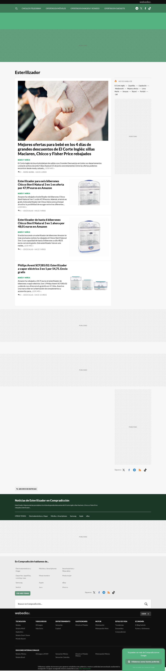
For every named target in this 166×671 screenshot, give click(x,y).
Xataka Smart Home (23, 635)
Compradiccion (120, 632)
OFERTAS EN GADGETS (114, 8)
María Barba (28, 172)
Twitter (141, 8)
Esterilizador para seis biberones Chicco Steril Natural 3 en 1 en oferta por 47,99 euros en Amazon (41, 184)
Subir (144, 614)
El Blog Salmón (140, 625)
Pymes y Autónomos (142, 628)
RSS (140, 469)
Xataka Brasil (20, 657)
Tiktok (149, 8)
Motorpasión (99, 625)
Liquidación (142, 86)
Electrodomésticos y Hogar (38, 516)
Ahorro (65, 587)
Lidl (116, 94)
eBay (88, 516)
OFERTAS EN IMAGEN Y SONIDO (85, 8)
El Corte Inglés (120, 86)
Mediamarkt (119, 89)
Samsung (73, 516)
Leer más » (50, 168)
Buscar (146, 604)
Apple (81, 516)
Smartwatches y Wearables (68, 569)
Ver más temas (22, 593)
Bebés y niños (24, 160)
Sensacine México (62, 654)
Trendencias (119, 625)
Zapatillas (131, 86)
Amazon (125, 91)
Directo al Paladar (81, 625)
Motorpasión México (102, 654)
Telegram (136, 8)
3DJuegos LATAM (42, 654)
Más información (85, 669)
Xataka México (21, 654)
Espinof (58, 628)
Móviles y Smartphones (59, 516)
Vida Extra (39, 628)
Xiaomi (134, 91)
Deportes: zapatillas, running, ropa (23, 577)
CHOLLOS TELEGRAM (31, 8)
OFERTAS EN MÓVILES (56, 8)
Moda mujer (67, 576)
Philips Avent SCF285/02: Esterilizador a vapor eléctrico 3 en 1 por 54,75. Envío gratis (42, 269)
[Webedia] (145, 1)
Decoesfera (119, 628)
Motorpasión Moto (101, 628)
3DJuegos (39, 625)
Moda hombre (44, 576)
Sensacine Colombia (62, 657)
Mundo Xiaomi (21, 639)
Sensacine (59, 625)
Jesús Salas (28, 211)
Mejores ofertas (132, 89)
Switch (18, 587)
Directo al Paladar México (81, 655)
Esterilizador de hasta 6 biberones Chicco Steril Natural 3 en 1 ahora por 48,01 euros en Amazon (41, 223)
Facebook (145, 8)
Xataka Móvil (20, 628)
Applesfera (19, 632)
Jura (40, 587)
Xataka (18, 625)
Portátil (142, 91)
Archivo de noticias (27, 489)
